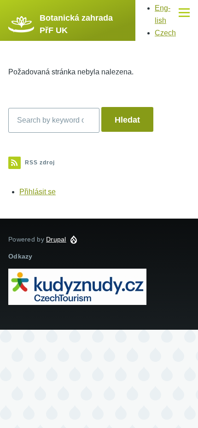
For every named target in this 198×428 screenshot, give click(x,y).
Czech (165, 33)
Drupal (56, 239)
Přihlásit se (37, 192)
